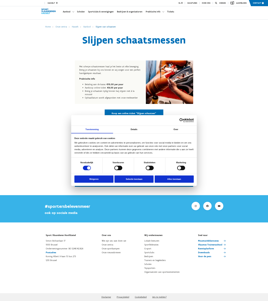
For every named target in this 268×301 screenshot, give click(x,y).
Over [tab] (176, 129)
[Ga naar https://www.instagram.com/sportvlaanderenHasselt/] (196, 206)
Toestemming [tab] (92, 129)
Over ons (206, 3)
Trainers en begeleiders (155, 260)
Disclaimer (106, 297)
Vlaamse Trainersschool (210, 244)
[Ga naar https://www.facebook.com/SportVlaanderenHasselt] (207, 206)
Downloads (204, 252)
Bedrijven (148, 256)
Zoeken (222, 3)
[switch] (118, 168)
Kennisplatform (206, 248)
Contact (257, 3)
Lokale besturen (151, 240)
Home (48, 26)
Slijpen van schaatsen (106, 26)
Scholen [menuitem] (81, 11)
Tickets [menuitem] (170, 11)
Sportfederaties (151, 244)
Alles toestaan (174, 179)
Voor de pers (204, 256)
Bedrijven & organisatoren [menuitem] (129, 11)
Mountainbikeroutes (208, 240)
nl (180, 3)
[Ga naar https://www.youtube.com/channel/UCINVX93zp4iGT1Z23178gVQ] (219, 206)
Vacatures (192, 3)
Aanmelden (241, 3)
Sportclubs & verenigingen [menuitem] (101, 11)
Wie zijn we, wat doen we (114, 240)
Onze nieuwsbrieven (111, 252)
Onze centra (61, 26)
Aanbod (87, 26)
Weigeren (94, 179)
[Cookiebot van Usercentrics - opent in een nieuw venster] (181, 120)
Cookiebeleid (141, 297)
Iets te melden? (159, 297)
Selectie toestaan (134, 179)
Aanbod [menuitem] (66, 11)
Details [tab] (134, 129)
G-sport (147, 248)
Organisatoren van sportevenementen (162, 272)
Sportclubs (149, 252)
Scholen (148, 264)
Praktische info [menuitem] (153, 11)
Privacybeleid (123, 297)
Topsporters (149, 268)
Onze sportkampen (111, 248)
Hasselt (52, 3)
